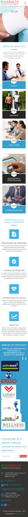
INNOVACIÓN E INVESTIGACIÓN (14, 179)
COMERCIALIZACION (14, 210)
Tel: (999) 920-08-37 (10, 480)
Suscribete (23, 456)
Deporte (14, 115)
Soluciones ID (19, 513)
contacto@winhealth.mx (14, 484)
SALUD (14, 86)
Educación (14, 145)
